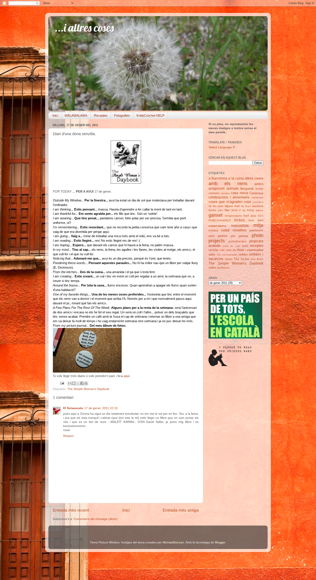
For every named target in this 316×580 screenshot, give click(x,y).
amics (258, 184)
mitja (258, 225)
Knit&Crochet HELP (150, 115)
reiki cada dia (228, 250)
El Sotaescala (73, 408)
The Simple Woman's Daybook (88, 389)
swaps (228, 259)
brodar (259, 188)
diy (242, 206)
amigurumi (217, 188)
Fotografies (122, 115)
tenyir (260, 259)
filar (227, 210)
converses (257, 197)
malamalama (217, 225)
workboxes (223, 267)
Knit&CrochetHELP (220, 220)
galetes (259, 210)
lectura (239, 220)
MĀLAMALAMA (76, 115)
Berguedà (247, 188)
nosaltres (240, 230)
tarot (253, 259)
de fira (212, 206)
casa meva (239, 193)
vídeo (212, 267)
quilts (245, 245)
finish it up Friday (243, 210)
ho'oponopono (233, 215)
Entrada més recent (71, 510)
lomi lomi (256, 220)
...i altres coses (84, 27)
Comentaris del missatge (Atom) (96, 519)
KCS (260, 215)
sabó (212, 254)
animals (233, 188)
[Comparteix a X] (78, 383)
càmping (225, 193)
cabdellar (214, 193)
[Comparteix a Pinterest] (86, 383)
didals (221, 206)
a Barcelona (218, 178)
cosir (247, 202)
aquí (127, 376)
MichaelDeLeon (173, 542)
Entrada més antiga (181, 510)
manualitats (240, 225)
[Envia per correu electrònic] (69, 383)
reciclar (213, 250)
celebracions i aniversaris (229, 197)
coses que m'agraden (225, 202)
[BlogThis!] (74, 383)
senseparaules (230, 254)
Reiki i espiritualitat (250, 250)
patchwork (256, 230)
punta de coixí (231, 246)
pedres (222, 236)
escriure (257, 206)
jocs (253, 215)
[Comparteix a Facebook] (82, 383)
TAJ (236, 259)
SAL (219, 254)
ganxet (215, 215)
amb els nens (228, 183)
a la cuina (236, 178)
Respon (68, 436)
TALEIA (245, 259)
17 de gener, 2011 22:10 (101, 408)
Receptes (100, 115)
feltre (220, 210)
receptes (256, 245)
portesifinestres (237, 241)
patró (212, 236)
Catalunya (256, 193)
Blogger (220, 542)
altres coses (254, 178)
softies (243, 254)
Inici (55, 115)
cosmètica (258, 202)
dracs (248, 206)
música (213, 230)
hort (246, 215)
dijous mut (232, 206)
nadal (225, 230)
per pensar (239, 236)
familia (212, 210)
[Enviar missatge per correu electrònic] (62, 383)
